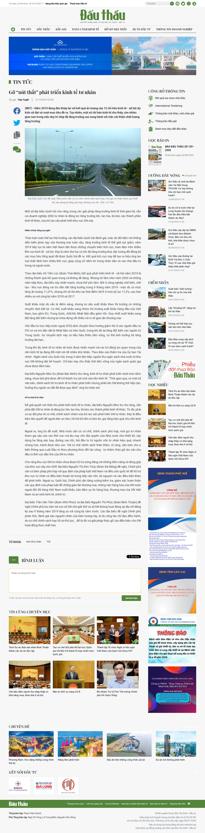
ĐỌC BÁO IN (158, 140)
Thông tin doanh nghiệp (174, 29)
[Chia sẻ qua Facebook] (16, 111)
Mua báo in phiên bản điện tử (134, 804)
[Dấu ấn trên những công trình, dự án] (31, 744)
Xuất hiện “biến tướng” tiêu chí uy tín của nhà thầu (180, 292)
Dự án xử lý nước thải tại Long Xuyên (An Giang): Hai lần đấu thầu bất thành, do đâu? (181, 212)
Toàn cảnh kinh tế (85, 29)
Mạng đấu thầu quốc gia (56, 3)
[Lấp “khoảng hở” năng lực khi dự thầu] (157, 311)
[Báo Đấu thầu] (18, 803)
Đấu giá (61, 29)
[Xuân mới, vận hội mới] (129, 744)
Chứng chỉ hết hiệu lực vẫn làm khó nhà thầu (180, 325)
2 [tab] (188, 727)
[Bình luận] (16, 147)
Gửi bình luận (131, 598)
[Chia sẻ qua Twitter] (16, 123)
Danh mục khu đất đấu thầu (171, 128)
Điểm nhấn (158, 282)
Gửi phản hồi (190, 175)
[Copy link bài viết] (16, 135)
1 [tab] (184, 727)
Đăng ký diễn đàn (177, 804)
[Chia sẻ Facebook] (178, 4)
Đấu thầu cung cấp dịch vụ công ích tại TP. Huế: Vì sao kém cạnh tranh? (180, 343)
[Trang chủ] (13, 29)
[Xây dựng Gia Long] (44, 786)
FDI (48, 541)
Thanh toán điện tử (78, 3)
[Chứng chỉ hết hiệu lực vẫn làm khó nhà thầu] (157, 327)
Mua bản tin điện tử (158, 804)
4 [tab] (193, 727)
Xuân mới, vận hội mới (119, 759)
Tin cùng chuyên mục (30, 611)
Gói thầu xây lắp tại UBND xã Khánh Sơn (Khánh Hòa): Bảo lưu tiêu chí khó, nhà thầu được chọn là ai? (182, 237)
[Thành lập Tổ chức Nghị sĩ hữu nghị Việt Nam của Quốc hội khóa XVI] (118, 630)
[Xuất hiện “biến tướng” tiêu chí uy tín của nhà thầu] (157, 292)
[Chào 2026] (178, 744)
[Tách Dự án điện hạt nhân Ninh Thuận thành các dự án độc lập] (29, 630)
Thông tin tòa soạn (75, 804)
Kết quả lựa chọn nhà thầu (170, 98)
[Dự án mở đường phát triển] (80, 744)
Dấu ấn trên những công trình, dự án (28, 759)
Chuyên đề (19, 726)
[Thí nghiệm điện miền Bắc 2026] (18, 786)
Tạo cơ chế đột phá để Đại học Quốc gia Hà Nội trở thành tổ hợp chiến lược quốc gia (73, 651)
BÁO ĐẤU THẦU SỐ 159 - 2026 (179, 148)
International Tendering (168, 105)
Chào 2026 (162, 759)
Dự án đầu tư (142, 29)
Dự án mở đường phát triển (72, 759)
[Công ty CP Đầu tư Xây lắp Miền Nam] (68, 786)
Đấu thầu (43, 29)
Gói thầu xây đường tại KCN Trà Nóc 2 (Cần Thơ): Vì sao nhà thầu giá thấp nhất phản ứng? (181, 261)
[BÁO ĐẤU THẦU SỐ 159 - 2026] (155, 156)
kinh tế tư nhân (33, 541)
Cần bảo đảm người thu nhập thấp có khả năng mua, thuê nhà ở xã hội (28, 693)
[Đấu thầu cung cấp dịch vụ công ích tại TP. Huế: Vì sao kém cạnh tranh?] (157, 343)
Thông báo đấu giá (166, 121)
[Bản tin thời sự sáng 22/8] (73, 675)
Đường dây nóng (164, 175)
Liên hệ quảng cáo (94, 804)
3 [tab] (190, 727)
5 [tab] (195, 727)
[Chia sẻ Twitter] (183, 4)
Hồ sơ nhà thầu (115, 29)
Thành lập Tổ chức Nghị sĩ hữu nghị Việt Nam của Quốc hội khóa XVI (116, 649)
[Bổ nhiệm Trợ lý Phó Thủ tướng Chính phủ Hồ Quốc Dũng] (118, 675)
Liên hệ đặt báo (112, 804)
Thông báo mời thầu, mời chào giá (174, 113)
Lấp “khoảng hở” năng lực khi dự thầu (182, 310)
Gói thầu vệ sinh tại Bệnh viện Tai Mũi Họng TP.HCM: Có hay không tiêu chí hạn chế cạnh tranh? (181, 188)
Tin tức (26, 29)
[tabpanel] (31, 746)
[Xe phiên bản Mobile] (189, 4)
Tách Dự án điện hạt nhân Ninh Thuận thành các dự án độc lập (29, 649)
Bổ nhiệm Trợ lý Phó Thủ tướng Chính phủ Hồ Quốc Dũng (117, 693)
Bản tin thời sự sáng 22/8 (66, 691)
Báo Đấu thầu (102, 16)
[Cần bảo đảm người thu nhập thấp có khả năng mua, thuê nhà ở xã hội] (29, 675)
